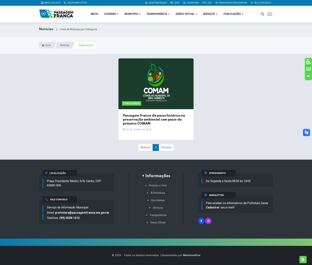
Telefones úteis (76, 2)
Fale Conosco (262, 2)
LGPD (176, 2)
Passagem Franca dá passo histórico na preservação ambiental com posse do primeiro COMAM (154, 119)
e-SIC (208, 2)
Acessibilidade (157, 2)
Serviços (209, 14)
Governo (110, 14)
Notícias (64, 45)
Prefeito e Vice (158, 185)
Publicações (232, 14)
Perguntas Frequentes (232, 2)
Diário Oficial (185, 14)
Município (131, 14)
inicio (48, 45)
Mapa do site (52, 2)
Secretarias (158, 200)
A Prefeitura (158, 193)
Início (94, 14)
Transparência (156, 14)
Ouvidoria (192, 2)
